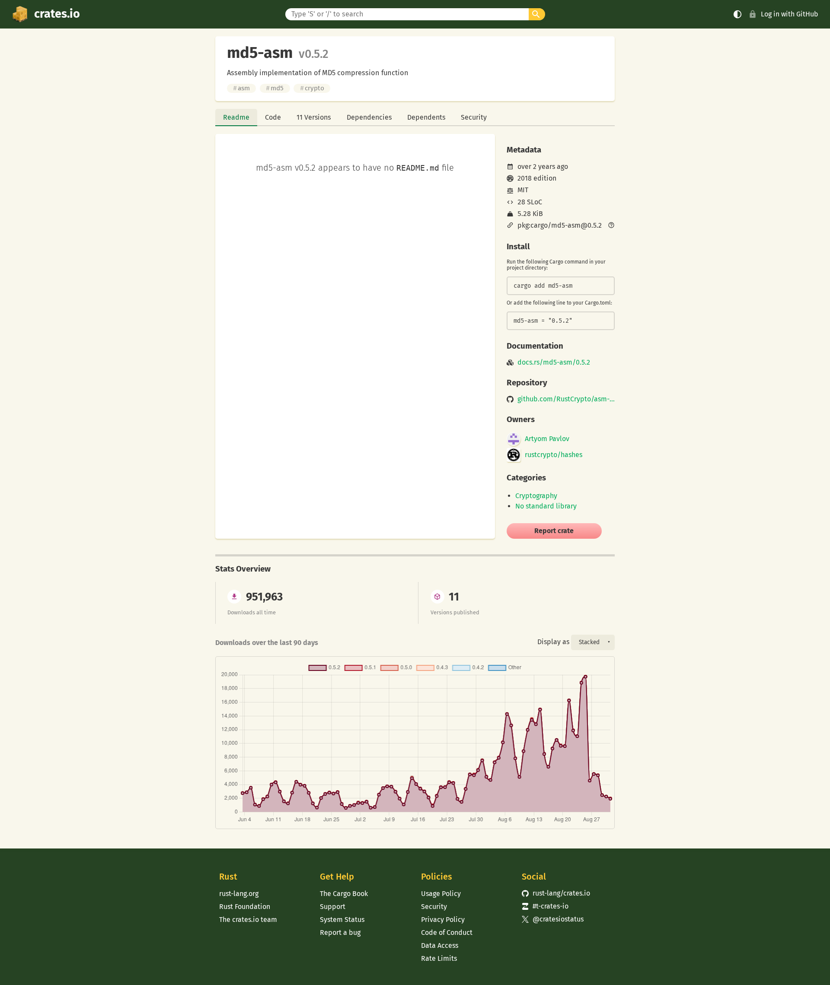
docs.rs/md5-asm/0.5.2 (553, 362)
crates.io (57, 14)
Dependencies (369, 117)
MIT (522, 190)
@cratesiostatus (553, 919)
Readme (236, 117)
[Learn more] (611, 226)
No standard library (546, 506)
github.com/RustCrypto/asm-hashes (566, 399)
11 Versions (314, 117)
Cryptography (536, 496)
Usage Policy (441, 894)
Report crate (554, 531)
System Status (342, 919)
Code (273, 117)
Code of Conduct (446, 932)
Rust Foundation (244, 906)
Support (332, 906)
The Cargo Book (344, 894)
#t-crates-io (545, 906)
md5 (275, 88)
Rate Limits (439, 958)
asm (241, 88)
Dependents (426, 117)
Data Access (439, 945)
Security (474, 117)
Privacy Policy (443, 919)
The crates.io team (248, 919)
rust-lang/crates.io (556, 893)
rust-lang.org (239, 894)
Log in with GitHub (789, 14)
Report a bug (340, 932)
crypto (312, 88)
